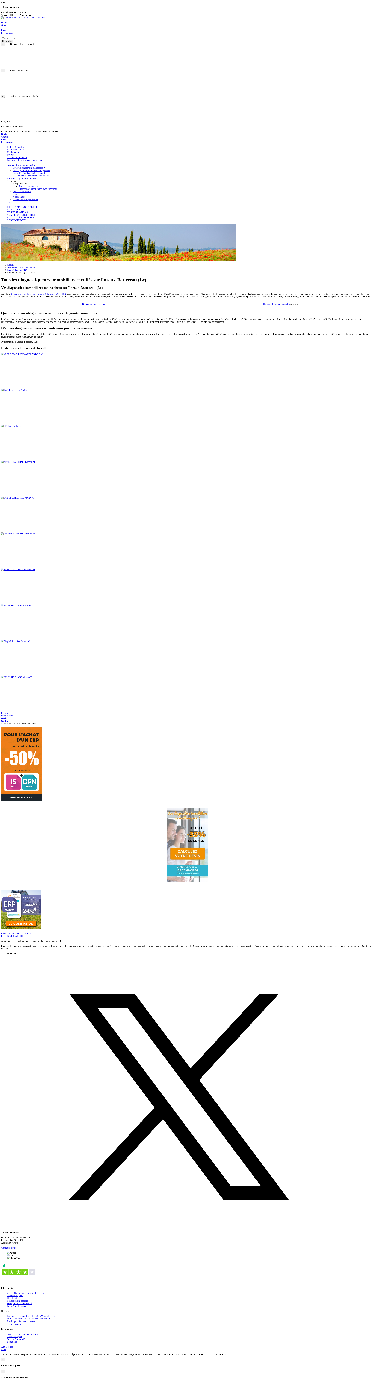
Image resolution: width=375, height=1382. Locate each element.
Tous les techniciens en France (21, 267)
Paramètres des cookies (17, 1306)
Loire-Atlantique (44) (17, 270)
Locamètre (12, 1342)
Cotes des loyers (14, 1336)
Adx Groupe (7, 1347)
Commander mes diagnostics (276, 304)
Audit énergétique (15, 1324)
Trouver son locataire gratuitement (23, 1334)
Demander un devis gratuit (94, 304)
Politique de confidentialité (19, 1303)
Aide (3, 1349)
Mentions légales (15, 1295)
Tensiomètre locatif (16, 1339)
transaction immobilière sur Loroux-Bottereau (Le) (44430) (38, 294)
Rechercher (7, 41)
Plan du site (12, 1298)
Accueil (10, 264)
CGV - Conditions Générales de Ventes (25, 1293)
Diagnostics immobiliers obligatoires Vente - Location (32, 1316)
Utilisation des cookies (17, 1301)
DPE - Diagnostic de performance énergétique (28, 1318)
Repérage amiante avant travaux (22, 1321)
